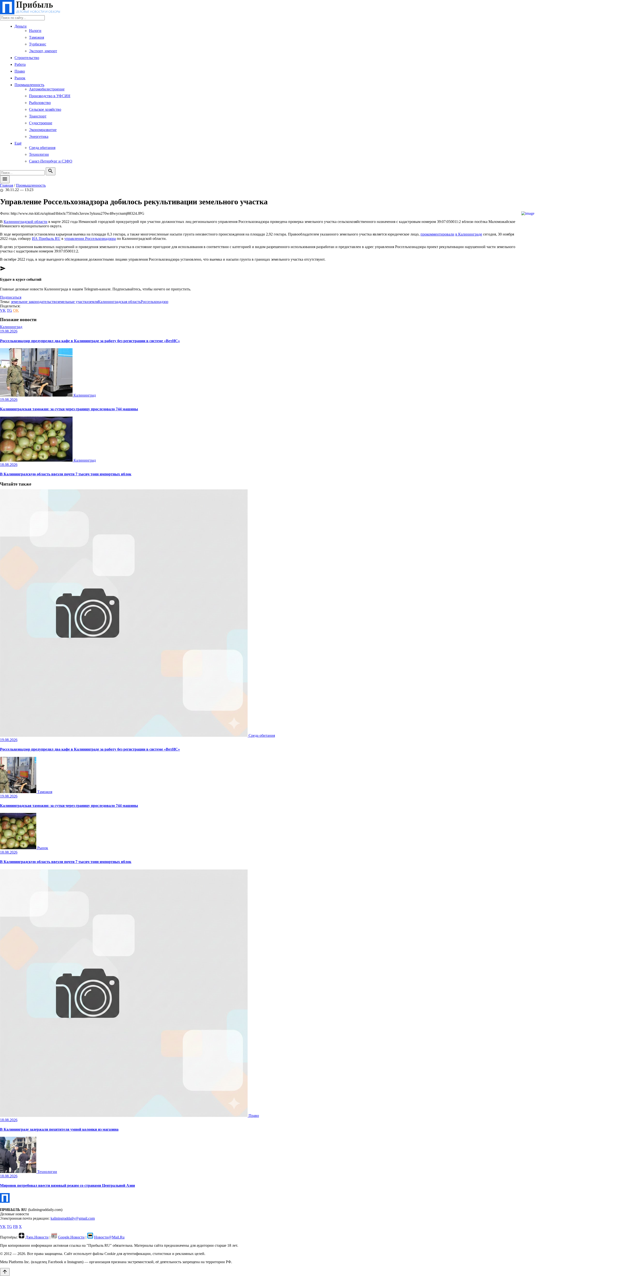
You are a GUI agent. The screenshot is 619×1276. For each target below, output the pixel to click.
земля (93, 302)
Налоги (35, 31)
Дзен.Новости (37, 1237)
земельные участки (73, 302)
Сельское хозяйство (45, 109)
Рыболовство (40, 103)
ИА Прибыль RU (46, 238)
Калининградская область (119, 302)
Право (20, 71)
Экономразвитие (43, 130)
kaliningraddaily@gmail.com (73, 1218)
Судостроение (40, 123)
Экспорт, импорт (43, 51)
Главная (6, 185)
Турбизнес (37, 44)
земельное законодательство (34, 302)
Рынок (20, 78)
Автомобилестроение (47, 89)
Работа (20, 64)
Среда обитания (42, 148)
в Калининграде (468, 234)
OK (16, 310)
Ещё (18, 143)
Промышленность (29, 85)
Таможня (36, 37)
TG (9, 310)
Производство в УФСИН (49, 96)
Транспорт (37, 116)
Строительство (27, 58)
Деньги (21, 26)
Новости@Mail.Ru (109, 1237)
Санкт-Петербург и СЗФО (50, 161)
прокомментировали (437, 234)
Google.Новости (71, 1237)
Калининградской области (25, 222)
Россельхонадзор (154, 302)
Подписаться (10, 297)
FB (15, 1226)
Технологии (39, 154)
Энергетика (38, 136)
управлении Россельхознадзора (90, 238)
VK (3, 310)
